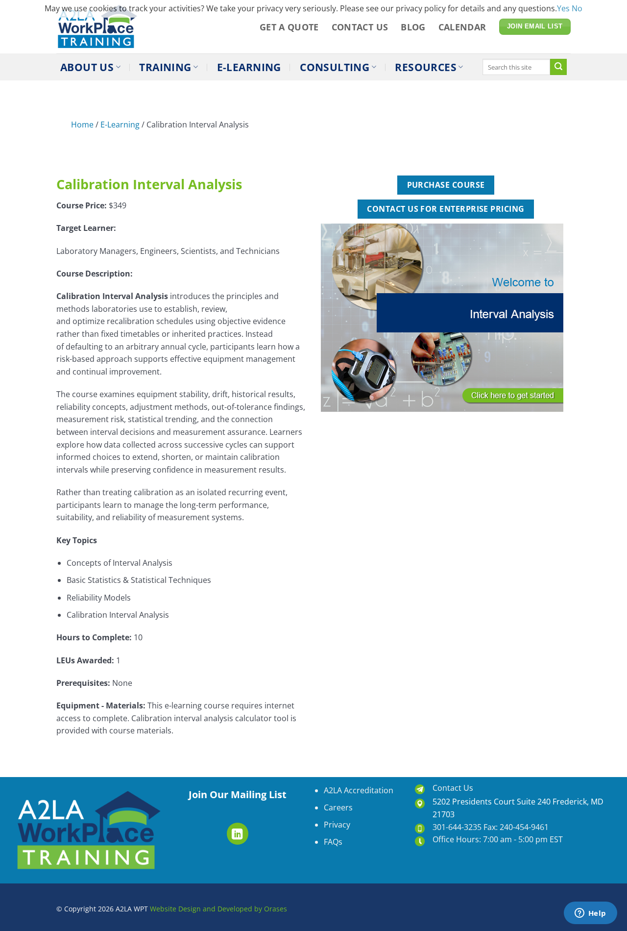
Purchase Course (446, 184)
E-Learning (249, 67)
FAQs (333, 841)
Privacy (337, 824)
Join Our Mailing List (238, 794)
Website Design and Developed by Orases (217, 908)
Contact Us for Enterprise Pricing (445, 208)
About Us (87, 67)
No (577, 8)
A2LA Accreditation (358, 790)
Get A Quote (289, 27)
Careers (338, 807)
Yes (563, 8)
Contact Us (360, 27)
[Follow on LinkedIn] (237, 833)
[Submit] (558, 67)
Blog (413, 27)
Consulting (334, 67)
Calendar (462, 27)
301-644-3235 (457, 827)
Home (82, 124)
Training (165, 67)
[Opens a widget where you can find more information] (590, 914)
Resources (426, 67)
